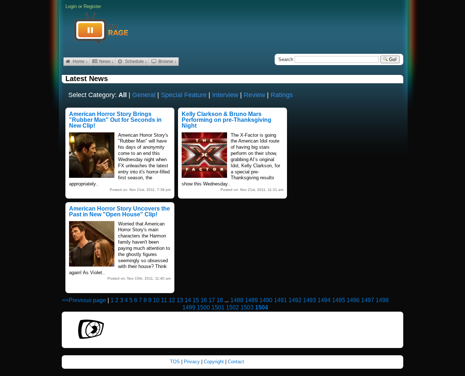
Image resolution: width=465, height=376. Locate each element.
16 (204, 300)
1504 (261, 307)
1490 (265, 300)
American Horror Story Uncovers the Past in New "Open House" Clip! (119, 211)
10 (156, 300)
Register (92, 6)
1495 (338, 300)
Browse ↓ (167, 61)
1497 (367, 300)
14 (188, 300)
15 (196, 300)
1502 (232, 307)
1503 (247, 307)
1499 (188, 307)
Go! (392, 59)
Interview (225, 95)
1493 (309, 300)
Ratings (282, 95)
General (143, 95)
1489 (251, 300)
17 (212, 300)
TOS (175, 361)
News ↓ (106, 61)
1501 (218, 307)
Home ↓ (80, 61)
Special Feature (184, 95)
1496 (353, 300)
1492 (295, 300)
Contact (236, 361)
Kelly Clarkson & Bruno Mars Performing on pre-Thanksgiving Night (226, 120)
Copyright (214, 361)
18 (220, 300)
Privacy (192, 361)
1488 (236, 300)
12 (172, 300)
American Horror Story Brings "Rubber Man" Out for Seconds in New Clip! (115, 120)
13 (180, 300)
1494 (324, 300)
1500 (203, 307)
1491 (280, 300)
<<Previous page (84, 300)
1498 (382, 300)
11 (164, 300)
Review (254, 95)
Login (71, 6)
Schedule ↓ (135, 61)
